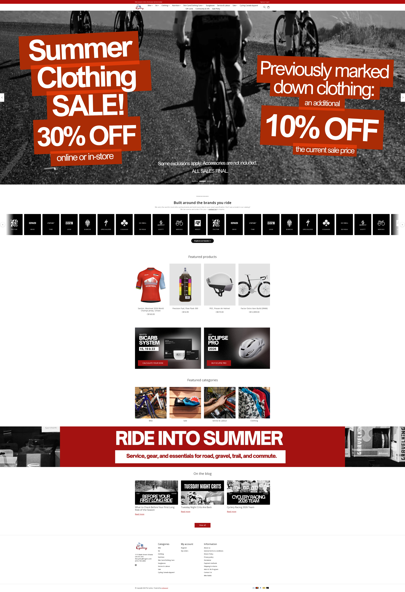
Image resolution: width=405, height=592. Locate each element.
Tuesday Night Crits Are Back (196, 507)
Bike (151, 420)
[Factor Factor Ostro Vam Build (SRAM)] (254, 285)
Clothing (254, 420)
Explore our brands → (202, 241)
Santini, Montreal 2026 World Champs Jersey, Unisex (151, 309)
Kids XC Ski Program (211, 569)
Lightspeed (164, 588)
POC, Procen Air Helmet (220, 308)
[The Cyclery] (139, 7)
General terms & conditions (213, 551)
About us (207, 548)
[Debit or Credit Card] (267, 588)
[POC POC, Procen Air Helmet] (220, 285)
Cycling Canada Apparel (249, 5)
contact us (213, 209)
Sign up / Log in (264, 2)
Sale (185, 420)
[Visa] (253, 588)
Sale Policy (216, 9)
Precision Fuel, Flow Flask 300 (185, 308)
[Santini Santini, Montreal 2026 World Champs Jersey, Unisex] (151, 285)
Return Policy (208, 554)
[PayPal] (260, 588)
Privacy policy (208, 557)
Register (184, 548)
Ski (159, 551)
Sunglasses (210, 5)
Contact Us (208, 572)
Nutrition (161, 557)
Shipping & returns (210, 566)
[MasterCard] (257, 588)
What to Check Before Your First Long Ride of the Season (154, 508)
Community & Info (203, 9)
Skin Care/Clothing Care (166, 560)
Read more (139, 514)
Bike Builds (208, 575)
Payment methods (210, 563)
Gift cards (189, 9)
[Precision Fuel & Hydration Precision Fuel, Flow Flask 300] (185, 285)
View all (202, 525)
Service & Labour (223, 5)
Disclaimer (207, 560)
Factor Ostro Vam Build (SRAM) (254, 308)
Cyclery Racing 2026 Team (240, 507)
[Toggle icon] (264, 7)
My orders (184, 551)
